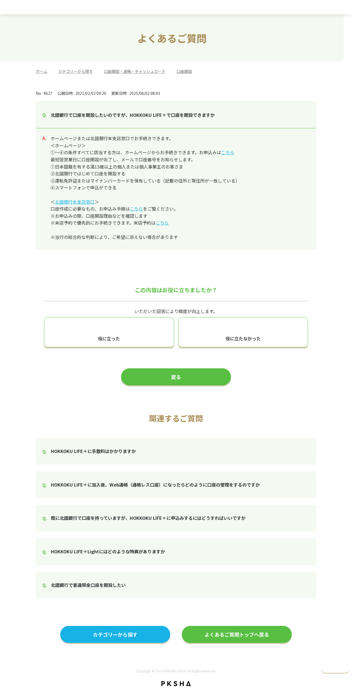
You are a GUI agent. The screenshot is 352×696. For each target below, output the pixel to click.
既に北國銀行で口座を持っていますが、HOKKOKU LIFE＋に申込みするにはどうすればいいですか (148, 518)
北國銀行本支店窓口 (75, 201)
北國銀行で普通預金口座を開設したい (88, 585)
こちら (227, 152)
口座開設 (184, 71)
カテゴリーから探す (75, 71)
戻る (176, 376)
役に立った (109, 338)
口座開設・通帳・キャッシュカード (135, 71)
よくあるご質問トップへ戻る (237, 634)
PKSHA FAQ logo (176, 683)
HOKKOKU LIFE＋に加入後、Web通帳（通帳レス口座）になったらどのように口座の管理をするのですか (155, 484)
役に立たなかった (243, 338)
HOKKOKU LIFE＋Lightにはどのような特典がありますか (108, 551)
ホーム (41, 71)
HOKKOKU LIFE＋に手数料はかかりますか (93, 451)
